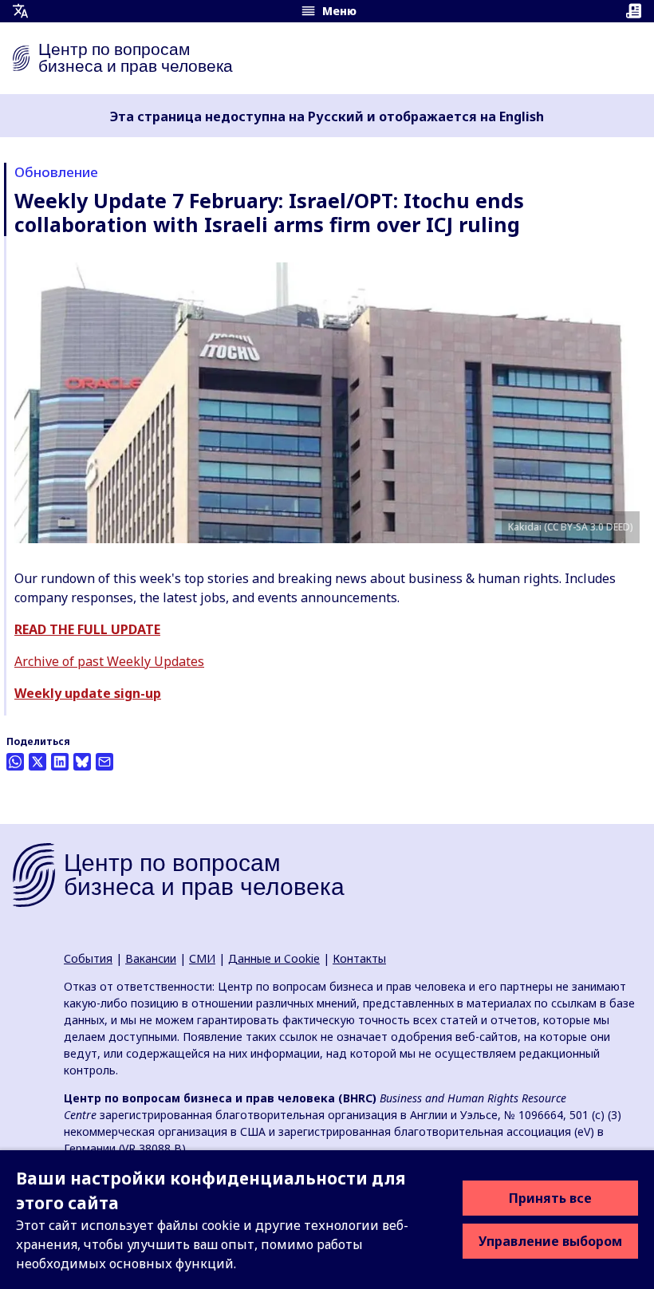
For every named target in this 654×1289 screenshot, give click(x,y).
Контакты (359, 958)
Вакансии (150, 958)
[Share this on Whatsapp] (15, 762)
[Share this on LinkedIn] (60, 762)
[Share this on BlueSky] (82, 762)
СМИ (202, 958)
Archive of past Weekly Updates (109, 661)
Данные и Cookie (274, 958)
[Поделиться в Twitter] (37, 762)
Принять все (550, 1198)
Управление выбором (550, 1241)
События (88, 958)
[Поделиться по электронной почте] (104, 762)
